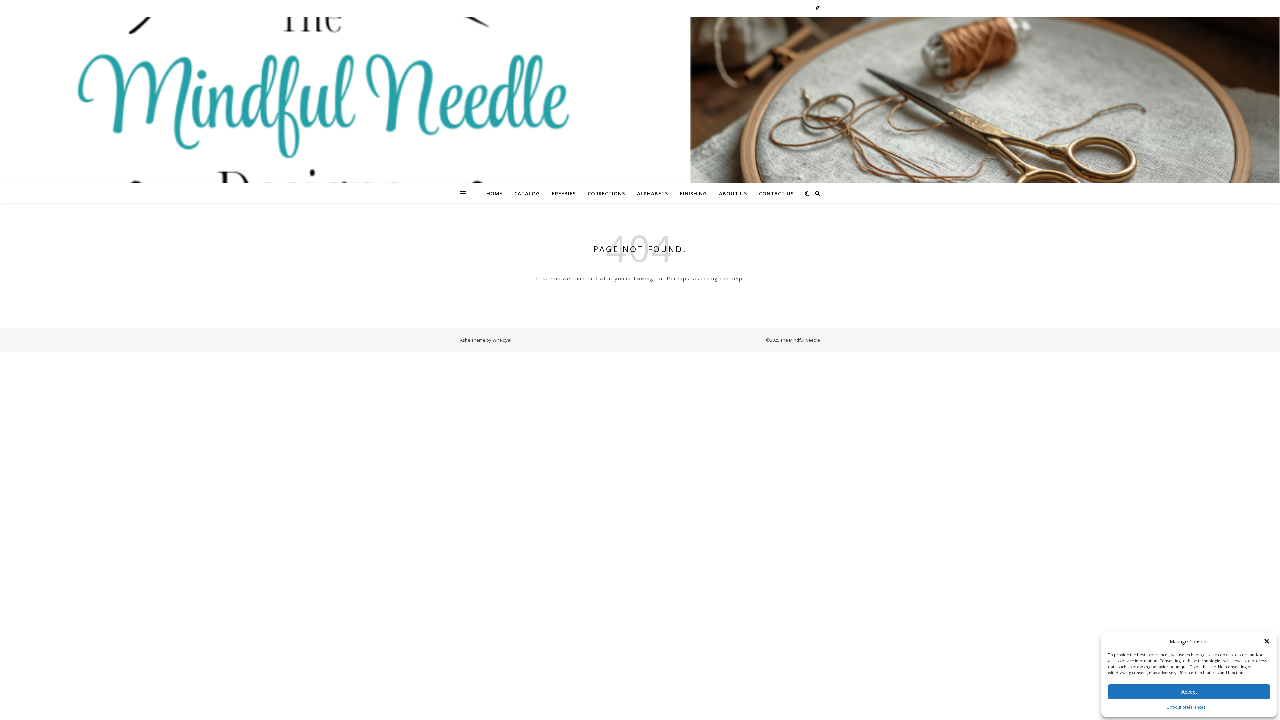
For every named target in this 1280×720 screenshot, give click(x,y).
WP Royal (501, 340)
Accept (1189, 692)
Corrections (606, 193)
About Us (733, 193)
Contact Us (776, 193)
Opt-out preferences (1185, 707)
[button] (1266, 641)
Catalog (527, 193)
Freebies (564, 193)
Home (494, 193)
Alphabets (652, 193)
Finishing (693, 193)
